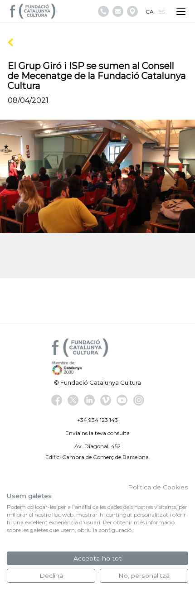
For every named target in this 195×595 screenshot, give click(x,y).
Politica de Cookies (158, 487)
